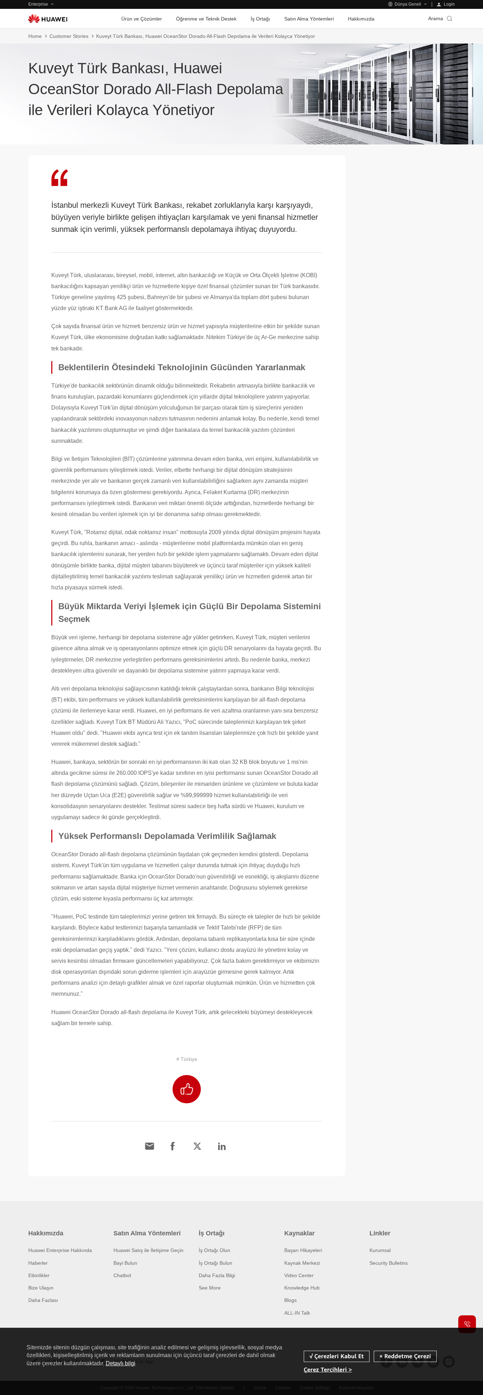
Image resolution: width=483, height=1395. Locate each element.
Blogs (290, 1300)
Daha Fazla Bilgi (217, 1275)
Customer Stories (69, 36)
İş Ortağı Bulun (215, 1263)
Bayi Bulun (125, 1263)
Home (35, 36)
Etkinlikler (39, 1275)
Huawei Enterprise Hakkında (60, 1250)
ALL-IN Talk (297, 1313)
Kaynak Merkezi (302, 1263)
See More (210, 1288)
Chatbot (122, 1275)
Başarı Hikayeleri (303, 1250)
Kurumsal (380, 1250)
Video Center (299, 1275)
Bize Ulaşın (40, 1288)
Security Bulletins (388, 1263)
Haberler (38, 1263)
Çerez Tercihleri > (328, 1369)
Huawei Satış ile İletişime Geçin (149, 1250)
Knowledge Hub (302, 1288)
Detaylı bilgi (120, 1363)
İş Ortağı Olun (214, 1250)
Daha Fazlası (43, 1300)
